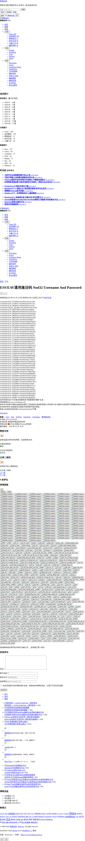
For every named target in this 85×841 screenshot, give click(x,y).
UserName (36, 417)
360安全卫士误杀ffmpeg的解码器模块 (18, 777)
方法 (8, 819)
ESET (25, 813)
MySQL (2, 816)
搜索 (23, 9)
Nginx (7, 816)
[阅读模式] (6, 293)
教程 (4, 819)
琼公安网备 (25, 822)
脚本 (30, 819)
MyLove (21, 826)
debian (18, 813)
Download (3, 413)
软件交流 (47, 298)
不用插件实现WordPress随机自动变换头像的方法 (23, 715)
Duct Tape (8, 761)
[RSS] (0, 89)
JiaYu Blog (13, 63)
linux (73, 813)
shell (36, 816)
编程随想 (12, 78)
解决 (38, 819)
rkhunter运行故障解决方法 (14, 768)
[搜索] (17, 15)
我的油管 (12, 73)
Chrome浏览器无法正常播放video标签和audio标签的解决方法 (27, 782)
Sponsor (12, 56)
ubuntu (41, 816)
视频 (34, 819)
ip (57, 813)
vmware (54, 816)
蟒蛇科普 (12, 80)
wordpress (70, 816)
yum (77, 816)
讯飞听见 (12, 83)
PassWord (26, 417)
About (11, 58)
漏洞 (22, 819)
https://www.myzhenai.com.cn (31, 835)
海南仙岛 (3, 1)
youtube (7, 747)
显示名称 (4, 673)
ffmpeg (38, 813)
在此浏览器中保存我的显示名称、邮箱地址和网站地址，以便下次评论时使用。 (34, 686)
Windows (61, 816)
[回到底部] (6, 839)
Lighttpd (66, 813)
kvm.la (11, 65)
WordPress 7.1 (27, 831)
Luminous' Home (15, 67)
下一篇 (2, 475)
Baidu (6, 813)
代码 (80, 816)
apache (2, 813)
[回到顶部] (2, 839)
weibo (9, 492)
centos (11, 813)
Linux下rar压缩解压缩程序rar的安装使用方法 (21, 786)
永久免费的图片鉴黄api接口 (15, 724)
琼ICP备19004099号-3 (10, 822)
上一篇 (2, 473)
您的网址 (3, 681)
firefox (43, 813)
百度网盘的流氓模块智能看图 (15, 710)
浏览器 (18, 819)
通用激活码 (46, 417)
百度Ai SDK (13, 76)
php (26, 816)
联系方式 (4, 677)
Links (11, 54)
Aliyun (14, 831)
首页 (2, 281)
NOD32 (19, 417)
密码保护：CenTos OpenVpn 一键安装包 (19, 705)
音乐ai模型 (13, 85)
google (54, 813)
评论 (2, 669)
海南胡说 (8, 733)
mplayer (79, 813)
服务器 (13, 819)
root (30, 816)
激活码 (26, 819)
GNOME (48, 813)
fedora (32, 813)
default (3, 492)
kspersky (61, 813)
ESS (12, 417)
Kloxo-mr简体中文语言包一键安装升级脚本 (21, 719)
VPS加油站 (13, 71)
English (11, 50)
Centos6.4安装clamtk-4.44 (13, 772)
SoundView (13, 69)
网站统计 (34, 822)
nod (10, 816)
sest (33, 816)
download (12, 52)
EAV (7, 417)
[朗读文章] (4, 293)
